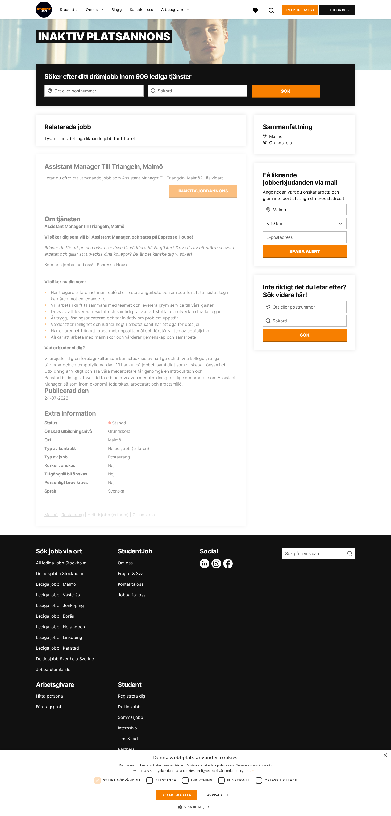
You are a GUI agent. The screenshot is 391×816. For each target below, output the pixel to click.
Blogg (116, 9)
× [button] (385, 755)
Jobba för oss (131, 594)
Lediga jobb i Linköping (59, 637)
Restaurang (72, 514)
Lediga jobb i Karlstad (57, 648)
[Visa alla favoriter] (255, 9)
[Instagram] (217, 563)
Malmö (51, 514)
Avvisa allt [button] (217, 795)
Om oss (125, 562)
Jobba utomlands (53, 669)
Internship (127, 728)
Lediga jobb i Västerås (58, 594)
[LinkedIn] (205, 563)
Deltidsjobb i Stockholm (59, 573)
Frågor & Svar (131, 573)
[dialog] (195, 783)
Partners (126, 749)
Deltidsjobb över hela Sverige (65, 658)
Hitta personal (50, 696)
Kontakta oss (141, 9)
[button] (195, 807)
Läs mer (251, 770)
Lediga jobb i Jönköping (60, 605)
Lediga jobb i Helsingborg (61, 626)
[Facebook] (229, 563)
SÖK (285, 91)
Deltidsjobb (129, 706)
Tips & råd (128, 738)
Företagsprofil (49, 706)
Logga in (337, 10)
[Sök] (272, 9)
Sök (304, 335)
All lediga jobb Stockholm (61, 562)
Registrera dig (300, 10)
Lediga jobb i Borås (55, 616)
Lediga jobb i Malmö (56, 584)
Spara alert (304, 251)
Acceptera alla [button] (176, 795)
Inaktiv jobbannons (203, 191)
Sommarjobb (130, 717)
